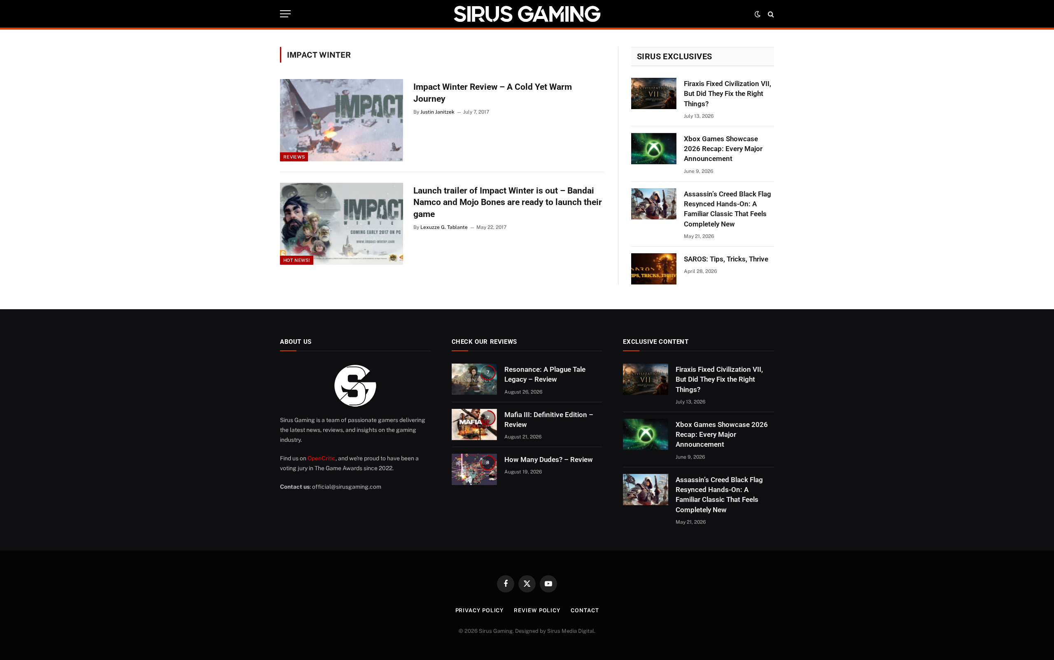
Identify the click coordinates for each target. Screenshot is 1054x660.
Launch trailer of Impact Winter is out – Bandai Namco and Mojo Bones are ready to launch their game (507, 202)
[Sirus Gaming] (527, 14)
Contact (585, 610)
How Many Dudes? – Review (548, 459)
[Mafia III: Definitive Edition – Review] (474, 424)
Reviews (294, 156)
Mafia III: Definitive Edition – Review (548, 419)
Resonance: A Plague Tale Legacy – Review (544, 374)
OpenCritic (322, 458)
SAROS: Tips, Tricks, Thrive (726, 259)
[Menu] (285, 14)
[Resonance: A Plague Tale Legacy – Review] (474, 379)
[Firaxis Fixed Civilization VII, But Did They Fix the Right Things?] (653, 93)
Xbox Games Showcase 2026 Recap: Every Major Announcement (723, 149)
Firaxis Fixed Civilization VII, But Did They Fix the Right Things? (727, 93)
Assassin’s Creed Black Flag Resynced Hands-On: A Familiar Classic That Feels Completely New (727, 209)
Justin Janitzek (437, 112)
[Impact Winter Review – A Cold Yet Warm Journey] (341, 120)
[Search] (770, 14)
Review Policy (537, 610)
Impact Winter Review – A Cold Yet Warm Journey (492, 93)
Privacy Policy (479, 610)
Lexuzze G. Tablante (444, 227)
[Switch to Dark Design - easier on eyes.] (758, 14)
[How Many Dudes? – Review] (474, 469)
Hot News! (296, 260)
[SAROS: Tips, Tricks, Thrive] (653, 269)
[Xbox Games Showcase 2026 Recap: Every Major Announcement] (653, 148)
